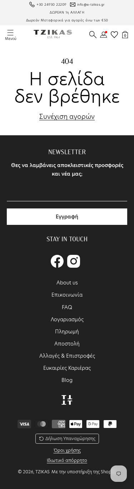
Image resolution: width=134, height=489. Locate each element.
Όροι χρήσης (67, 450)
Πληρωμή (67, 331)
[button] (92, 34)
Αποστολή (67, 343)
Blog (67, 380)
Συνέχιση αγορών (67, 116)
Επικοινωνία (67, 294)
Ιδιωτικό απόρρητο (67, 460)
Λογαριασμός (67, 319)
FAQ (67, 307)
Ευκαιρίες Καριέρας (67, 368)
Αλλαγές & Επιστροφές (67, 355)
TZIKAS (42, 472)
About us (67, 282)
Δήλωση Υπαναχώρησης (70, 438)
